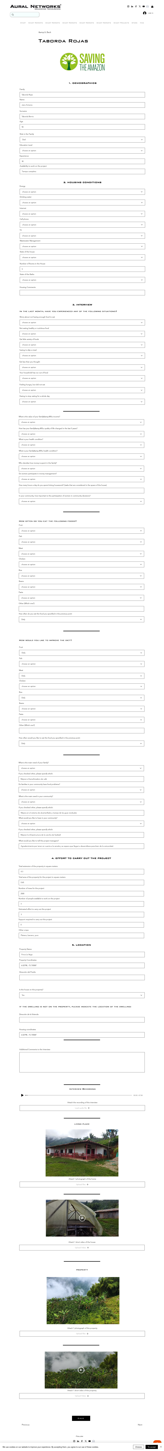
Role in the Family (27, 134)
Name (22, 99)
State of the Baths (27, 274)
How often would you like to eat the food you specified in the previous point (49, 738)
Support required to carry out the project (35, 919)
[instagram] (128, 6)
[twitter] (140, 6)
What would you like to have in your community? (38, 818)
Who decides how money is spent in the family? (38, 463)
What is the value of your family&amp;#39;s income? (39, 416)
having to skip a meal (28, 350)
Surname (23, 111)
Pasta (21, 592)
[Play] (22, 1095)
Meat (21, 548)
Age (21, 121)
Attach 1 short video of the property (81, 1390)
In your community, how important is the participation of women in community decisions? (54, 496)
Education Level (26, 145)
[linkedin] (132, 6)
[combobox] (82, 977)
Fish (20, 536)
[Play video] (82, 1218)
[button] (152, 6)
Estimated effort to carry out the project (35, 909)
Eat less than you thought (29, 362)
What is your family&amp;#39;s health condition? (38, 451)
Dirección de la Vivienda (28, 1014)
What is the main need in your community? (36, 796)
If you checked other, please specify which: (36, 773)
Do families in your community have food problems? (39, 784)
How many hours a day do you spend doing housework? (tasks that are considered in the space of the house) (63, 485)
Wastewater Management (30, 241)
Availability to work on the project (33, 166)
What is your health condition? (31, 439)
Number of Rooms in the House (32, 264)
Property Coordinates (28, 960)
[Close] (160, 1447)
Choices (138, 1447)
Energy (22, 186)
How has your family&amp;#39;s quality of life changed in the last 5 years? (48, 428)
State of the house (27, 252)
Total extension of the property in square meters (38, 866)
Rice (20, 570)
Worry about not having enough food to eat (37, 317)
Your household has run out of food (34, 373)
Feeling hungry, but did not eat (32, 384)
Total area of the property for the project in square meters (42, 877)
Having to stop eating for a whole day (34, 396)
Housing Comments (28, 287)
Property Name (25, 949)
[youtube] (143, 6)
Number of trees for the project (31, 888)
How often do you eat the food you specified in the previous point (45, 614)
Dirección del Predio (27, 972)
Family (22, 89)
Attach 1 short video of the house (82, 1242)
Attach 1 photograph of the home (82, 1179)
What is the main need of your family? (34, 762)
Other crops (24, 930)
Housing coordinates (27, 1029)
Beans (21, 581)
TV (21, 230)
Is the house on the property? (31, 989)
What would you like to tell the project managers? (39, 841)
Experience (24, 156)
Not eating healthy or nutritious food (34, 328)
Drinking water (26, 197)
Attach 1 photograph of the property (82, 1328)
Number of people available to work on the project (39, 898)
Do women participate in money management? (38, 473)
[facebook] (136, 6)
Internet (23, 208)
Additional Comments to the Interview (34, 1049)
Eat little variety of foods (29, 339)
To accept (152, 1447)
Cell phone (24, 219)
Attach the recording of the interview (82, 1102)
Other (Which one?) (26, 603)
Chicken (22, 559)
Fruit (21, 525)
